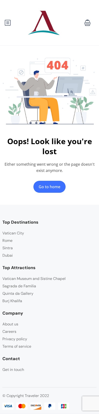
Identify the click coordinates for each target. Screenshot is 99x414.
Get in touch (13, 369)
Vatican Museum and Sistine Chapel (34, 278)
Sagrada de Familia (19, 286)
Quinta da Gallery (17, 293)
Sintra (7, 247)
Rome (7, 240)
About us (10, 324)
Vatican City (13, 233)
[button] (87, 23)
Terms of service (16, 346)
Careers (9, 331)
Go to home (49, 186)
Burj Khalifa (12, 300)
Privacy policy (14, 338)
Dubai (7, 255)
